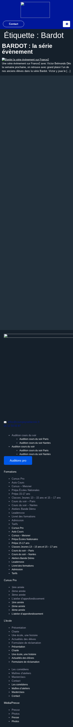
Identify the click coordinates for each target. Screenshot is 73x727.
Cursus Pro (18, 478)
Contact (13, 23)
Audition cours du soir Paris (33, 439)
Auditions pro (18, 460)
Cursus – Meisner (22, 486)
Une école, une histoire (25, 635)
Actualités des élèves (24, 639)
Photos (16, 713)
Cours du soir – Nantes (25, 505)
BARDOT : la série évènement (27, 49)
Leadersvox (18, 512)
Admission (18, 520)
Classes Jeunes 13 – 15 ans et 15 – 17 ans (36, 497)
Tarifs (15, 524)
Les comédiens (20, 669)
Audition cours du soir (24, 435)
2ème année (19, 591)
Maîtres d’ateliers (21, 673)
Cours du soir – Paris (23, 501)
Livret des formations (23, 516)
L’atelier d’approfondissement (28, 598)
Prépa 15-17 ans (21, 493)
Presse (16, 709)
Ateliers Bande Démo (24, 508)
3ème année (19, 594)
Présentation (19, 627)
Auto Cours (18, 482)
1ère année (18, 587)
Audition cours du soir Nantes (35, 443)
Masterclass (19, 676)
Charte (15, 631)
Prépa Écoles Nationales (26, 490)
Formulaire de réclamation (26, 642)
